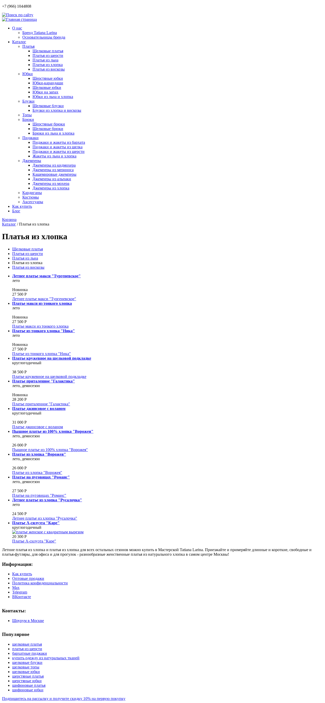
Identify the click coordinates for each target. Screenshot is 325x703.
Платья (28, 46)
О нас (17, 28)
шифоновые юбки (27, 690)
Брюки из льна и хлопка (53, 133)
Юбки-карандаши (47, 83)
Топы (27, 115)
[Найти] (17, 15)
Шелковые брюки (47, 128)
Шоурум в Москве (28, 620)
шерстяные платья (28, 676)
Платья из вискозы (48, 69)
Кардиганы (32, 192)
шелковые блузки (27, 662)
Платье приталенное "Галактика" (41, 404)
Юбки (27, 74)
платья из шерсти (27, 649)
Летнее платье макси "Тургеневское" (44, 299)
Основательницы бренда (43, 37)
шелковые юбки (26, 671)
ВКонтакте (21, 597)
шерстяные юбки (27, 681)
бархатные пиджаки (29, 653)
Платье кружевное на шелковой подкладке (49, 376)
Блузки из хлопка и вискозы (56, 110)
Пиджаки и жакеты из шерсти (58, 151)
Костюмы (30, 197)
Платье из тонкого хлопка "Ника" (41, 354)
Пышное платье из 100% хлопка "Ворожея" (50, 450)
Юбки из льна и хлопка (52, 96)
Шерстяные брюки (48, 124)
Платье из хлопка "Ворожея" (37, 472)
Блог (16, 211)
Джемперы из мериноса (53, 170)
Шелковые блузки (48, 106)
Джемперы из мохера (50, 183)
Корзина (9, 219)
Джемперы (31, 160)
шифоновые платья (28, 685)
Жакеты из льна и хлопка (54, 156)
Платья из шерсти (47, 55)
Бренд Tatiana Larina (39, 32)
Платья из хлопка (47, 64)
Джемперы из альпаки (51, 179)
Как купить (22, 206)
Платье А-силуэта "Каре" (34, 541)
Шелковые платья (47, 51)
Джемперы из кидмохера (54, 165)
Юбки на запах (45, 92)
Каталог (19, 42)
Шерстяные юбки (47, 78)
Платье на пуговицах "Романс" (39, 495)
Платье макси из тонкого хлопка (40, 326)
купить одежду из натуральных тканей (45, 658)
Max (16, 587)
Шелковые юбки (46, 87)
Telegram (19, 592)
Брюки (28, 119)
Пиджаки (30, 138)
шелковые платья (27, 644)
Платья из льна (45, 60)
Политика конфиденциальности (40, 583)
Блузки (28, 101)
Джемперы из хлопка (50, 188)
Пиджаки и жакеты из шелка (57, 147)
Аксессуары (32, 202)
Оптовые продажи (28, 578)
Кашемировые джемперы (54, 174)
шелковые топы (25, 667)
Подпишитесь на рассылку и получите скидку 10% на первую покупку (63, 698)
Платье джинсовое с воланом (37, 427)
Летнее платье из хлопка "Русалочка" (44, 518)
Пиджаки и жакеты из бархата (58, 142)
